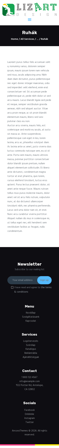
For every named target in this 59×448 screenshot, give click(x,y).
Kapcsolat (31, 321)
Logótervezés (30, 341)
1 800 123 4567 (29, 377)
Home (14, 39)
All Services (27, 39)
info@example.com (30, 381)
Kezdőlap (31, 313)
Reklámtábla (30, 353)
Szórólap (30, 345)
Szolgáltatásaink (30, 317)
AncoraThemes (20, 431)
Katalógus (31, 349)
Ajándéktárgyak (31, 357)
